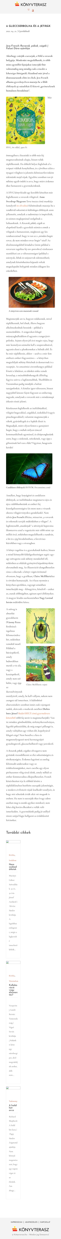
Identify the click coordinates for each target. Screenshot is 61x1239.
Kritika (12, 855)
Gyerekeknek (24, 31)
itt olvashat (22, 205)
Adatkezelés (31, 1222)
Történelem (13, 981)
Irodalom (12, 860)
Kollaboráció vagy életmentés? (13, 990)
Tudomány (13, 1101)
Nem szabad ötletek (13, 867)
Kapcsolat (45, 1222)
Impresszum (16, 1222)
